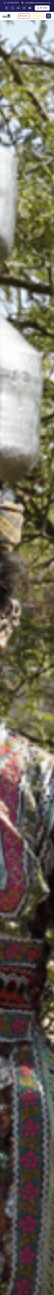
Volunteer (39, 16)
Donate (24, 16)
